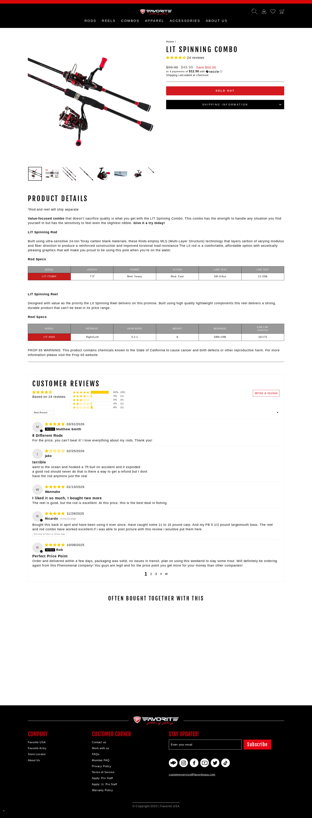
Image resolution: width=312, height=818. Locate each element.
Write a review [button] (266, 393)
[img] (55, 424)
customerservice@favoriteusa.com (192, 774)
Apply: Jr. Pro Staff (104, 784)
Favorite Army (37, 748)
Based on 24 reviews (49, 397)
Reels (109, 21)
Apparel (154, 21)
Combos (130, 21)
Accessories (185, 21)
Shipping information (225, 104)
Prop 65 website (85, 355)
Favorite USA (37, 742)
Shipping (171, 75)
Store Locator (37, 754)
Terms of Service (103, 772)
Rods (90, 21)
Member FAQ (101, 760)
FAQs (95, 754)
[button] (176, 57)
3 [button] (156, 574)
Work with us (100, 748)
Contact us (99, 742)
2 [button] (151, 574)
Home (170, 41)
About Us (34, 760)
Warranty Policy (102, 790)
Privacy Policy (101, 766)
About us (217, 21)
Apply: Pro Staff (102, 778)
